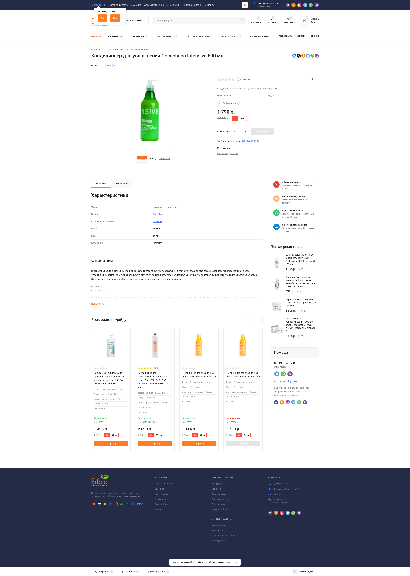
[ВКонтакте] (294, 56)
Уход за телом (218, 504)
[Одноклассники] (303, 56)
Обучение (159, 489)
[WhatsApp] (312, 56)
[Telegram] (308, 56)
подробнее (98, 303)
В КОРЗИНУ (262, 131)
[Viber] (317, 56)
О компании (161, 499)
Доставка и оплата (164, 483)
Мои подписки (218, 540)
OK (235, 562)
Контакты (159, 509)
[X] (299, 56)
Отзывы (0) (109, 65)
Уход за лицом (218, 494)
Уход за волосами (113, 49)
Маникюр (216, 489)
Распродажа (217, 483)
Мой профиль (218, 525)
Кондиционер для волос (165, 207)
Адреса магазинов (164, 494)
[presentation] (250, 319)
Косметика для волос (138, 49)
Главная (95, 49)
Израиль (157, 221)
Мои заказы (217, 530)
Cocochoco (164, 158)
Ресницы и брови (219, 509)
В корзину (111, 443)
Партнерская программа (223, 535)
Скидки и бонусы (163, 504)
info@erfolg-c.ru (285, 381)
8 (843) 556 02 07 (266, 3)
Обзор (94, 65)
